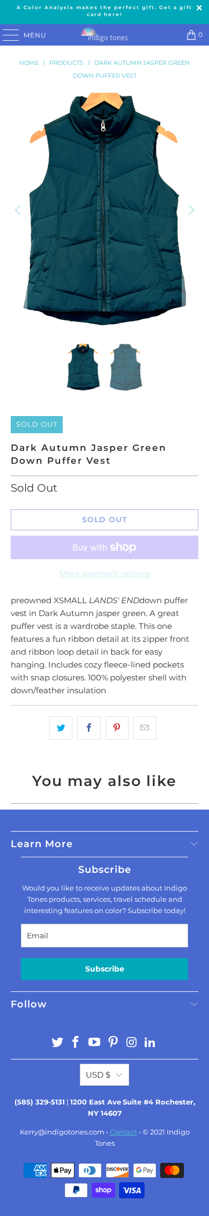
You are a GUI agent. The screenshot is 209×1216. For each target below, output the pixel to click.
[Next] (190, 210)
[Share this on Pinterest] (117, 728)
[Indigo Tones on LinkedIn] (151, 1043)
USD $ (98, 1075)
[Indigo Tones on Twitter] (57, 1043)
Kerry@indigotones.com (62, 1132)
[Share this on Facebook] (88, 728)
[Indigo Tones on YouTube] (95, 1043)
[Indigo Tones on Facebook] (76, 1043)
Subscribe (104, 969)
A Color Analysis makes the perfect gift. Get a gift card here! (104, 10)
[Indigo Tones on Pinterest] (114, 1043)
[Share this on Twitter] (60, 728)
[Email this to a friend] (144, 728)
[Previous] (18, 210)
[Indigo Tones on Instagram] (132, 1043)
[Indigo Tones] (105, 35)
